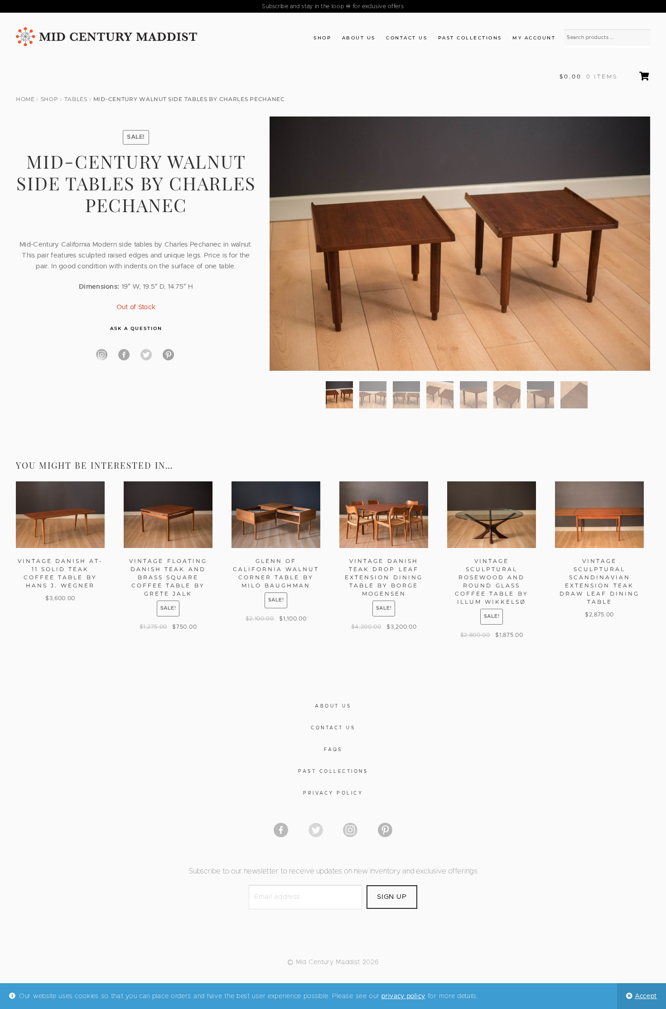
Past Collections (470, 38)
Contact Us (406, 38)
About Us (359, 38)
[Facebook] (124, 354)
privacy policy (403, 996)
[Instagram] (101, 354)
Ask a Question (136, 328)
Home (25, 99)
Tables (75, 99)
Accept (646, 996)
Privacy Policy (333, 793)
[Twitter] (146, 354)
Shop (322, 38)
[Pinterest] (168, 354)
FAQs (333, 749)
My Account (533, 38)
